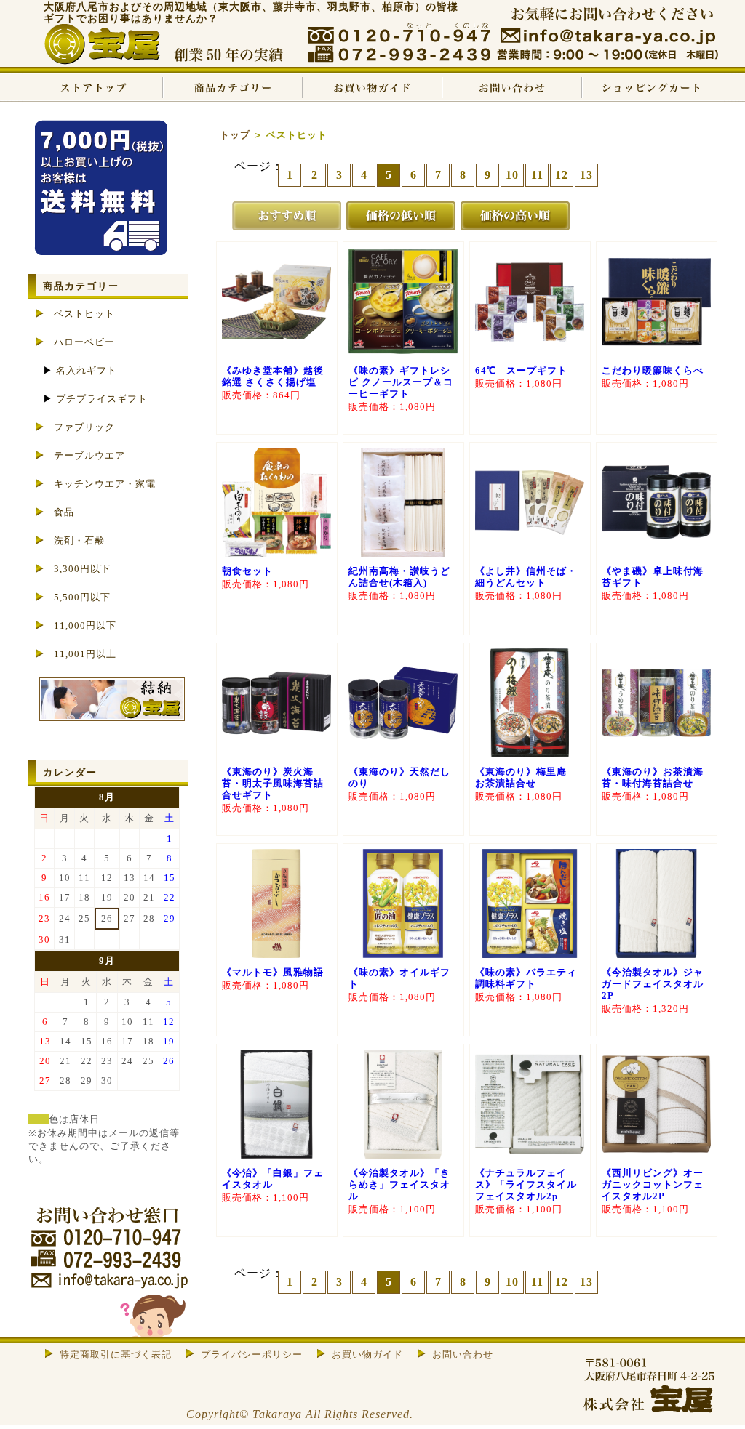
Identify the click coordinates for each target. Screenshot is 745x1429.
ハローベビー (84, 342)
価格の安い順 (400, 215)
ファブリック (84, 427)
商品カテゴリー (233, 87)
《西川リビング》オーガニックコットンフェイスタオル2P (653, 1184)
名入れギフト (86, 370)
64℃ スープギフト (521, 370)
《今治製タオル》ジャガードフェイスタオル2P (653, 984)
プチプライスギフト (102, 398)
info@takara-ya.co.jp (607, 36)
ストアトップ (93, 87)
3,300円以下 (82, 568)
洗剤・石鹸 (79, 540)
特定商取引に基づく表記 (116, 1354)
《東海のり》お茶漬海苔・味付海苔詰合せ (653, 777)
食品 (64, 512)
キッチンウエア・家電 (105, 483)
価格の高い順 (515, 215)
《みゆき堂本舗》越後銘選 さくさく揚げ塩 (273, 376)
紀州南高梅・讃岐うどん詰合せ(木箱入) (399, 576)
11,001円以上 (85, 653)
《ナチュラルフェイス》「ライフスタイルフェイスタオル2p (526, 1184)
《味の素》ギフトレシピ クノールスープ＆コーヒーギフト (400, 382)
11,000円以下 (85, 625)
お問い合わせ (512, 87)
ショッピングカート (652, 87)
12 (561, 175)
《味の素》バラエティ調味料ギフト (526, 978)
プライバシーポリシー (252, 1354)
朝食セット (247, 570)
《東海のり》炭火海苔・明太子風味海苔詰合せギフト (273, 783)
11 (537, 175)
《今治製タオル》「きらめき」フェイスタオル (399, 1184)
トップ (235, 134)
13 (586, 175)
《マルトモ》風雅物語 (273, 972)
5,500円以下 (82, 597)
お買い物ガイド (372, 87)
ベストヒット (84, 313)
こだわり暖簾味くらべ (653, 370)
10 (512, 175)
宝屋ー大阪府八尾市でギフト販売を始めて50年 (157, 46)
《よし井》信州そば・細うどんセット (526, 576)
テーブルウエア (89, 455)
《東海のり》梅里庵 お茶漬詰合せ (526, 777)
